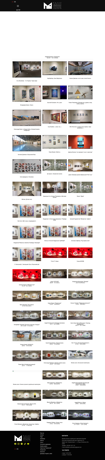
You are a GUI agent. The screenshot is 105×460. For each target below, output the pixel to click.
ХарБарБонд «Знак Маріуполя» (54, 78)
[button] (18, 6)
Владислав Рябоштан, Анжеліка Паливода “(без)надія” (27, 242)
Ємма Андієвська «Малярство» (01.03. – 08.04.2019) (54, 383)
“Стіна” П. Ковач (55, 261)
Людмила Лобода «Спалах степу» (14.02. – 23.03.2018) (55, 423)
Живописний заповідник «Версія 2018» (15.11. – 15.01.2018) (26, 404)
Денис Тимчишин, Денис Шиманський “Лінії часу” (80, 174)
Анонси (42, 435)
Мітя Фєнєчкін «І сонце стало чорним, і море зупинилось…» (80, 127)
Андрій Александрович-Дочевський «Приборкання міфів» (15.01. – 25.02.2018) (80, 384)
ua (12, 2)
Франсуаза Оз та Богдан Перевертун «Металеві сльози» (54, 197)
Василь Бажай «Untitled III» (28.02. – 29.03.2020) (26, 345)
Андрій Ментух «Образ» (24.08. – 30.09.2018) (80, 403)
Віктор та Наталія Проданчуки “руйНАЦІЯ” (54, 240)
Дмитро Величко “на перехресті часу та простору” (80, 152)
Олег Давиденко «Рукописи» (27, 177)
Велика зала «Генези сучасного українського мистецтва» (27, 384)
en (15, 2)
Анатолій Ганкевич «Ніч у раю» (54, 102)
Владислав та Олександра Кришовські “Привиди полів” (54, 219)
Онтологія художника (45, 444)
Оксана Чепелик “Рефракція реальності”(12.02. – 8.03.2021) (80, 303)
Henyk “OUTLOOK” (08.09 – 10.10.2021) (55, 282)
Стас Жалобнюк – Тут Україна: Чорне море (26, 80)
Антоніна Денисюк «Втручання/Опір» (27, 154)
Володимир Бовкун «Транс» (26, 105)
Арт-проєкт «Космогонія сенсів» (54, 174)
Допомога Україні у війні (46, 453)
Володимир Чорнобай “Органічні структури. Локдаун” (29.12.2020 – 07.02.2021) (27, 325)
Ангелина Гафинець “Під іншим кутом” (80, 240)
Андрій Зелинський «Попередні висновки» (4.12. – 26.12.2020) (54, 323)
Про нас (42, 433)
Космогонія (43, 450)
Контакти (42, 451)
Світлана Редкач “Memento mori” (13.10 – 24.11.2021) (27, 285)
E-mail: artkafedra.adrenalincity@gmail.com (71, 447)
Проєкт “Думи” (80, 196)
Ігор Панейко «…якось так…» (54, 126)
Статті (41, 442)
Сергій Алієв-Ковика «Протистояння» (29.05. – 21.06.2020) (55, 343)
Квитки (42, 440)
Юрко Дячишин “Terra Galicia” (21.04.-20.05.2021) (27, 305)
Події (41, 437)
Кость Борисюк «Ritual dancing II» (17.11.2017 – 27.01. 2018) (80, 424)
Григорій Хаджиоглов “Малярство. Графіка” (80, 219)
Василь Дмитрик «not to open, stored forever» (80, 78)
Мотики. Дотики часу (27, 199)
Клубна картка (43, 446)
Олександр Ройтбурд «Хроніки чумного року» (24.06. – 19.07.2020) (55, 363)
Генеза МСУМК (80, 261)
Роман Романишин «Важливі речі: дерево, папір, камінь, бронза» (80, 103)
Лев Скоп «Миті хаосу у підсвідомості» (27, 221)
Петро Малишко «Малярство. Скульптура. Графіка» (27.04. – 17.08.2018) (26, 424)
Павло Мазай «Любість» (54, 152)
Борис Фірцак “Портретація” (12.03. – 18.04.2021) (54, 303)
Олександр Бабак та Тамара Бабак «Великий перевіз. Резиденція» (27, 130)
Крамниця (42, 438)
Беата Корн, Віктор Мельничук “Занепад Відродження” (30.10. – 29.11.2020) (80, 324)
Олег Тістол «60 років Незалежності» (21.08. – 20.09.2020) (80, 343)
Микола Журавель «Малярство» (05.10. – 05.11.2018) (54, 403)
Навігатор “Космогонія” (45, 448)
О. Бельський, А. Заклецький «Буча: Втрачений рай (26, 264)
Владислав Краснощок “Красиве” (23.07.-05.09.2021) (80, 282)
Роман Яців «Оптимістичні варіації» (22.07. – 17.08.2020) (26, 365)
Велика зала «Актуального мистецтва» (80, 362)
